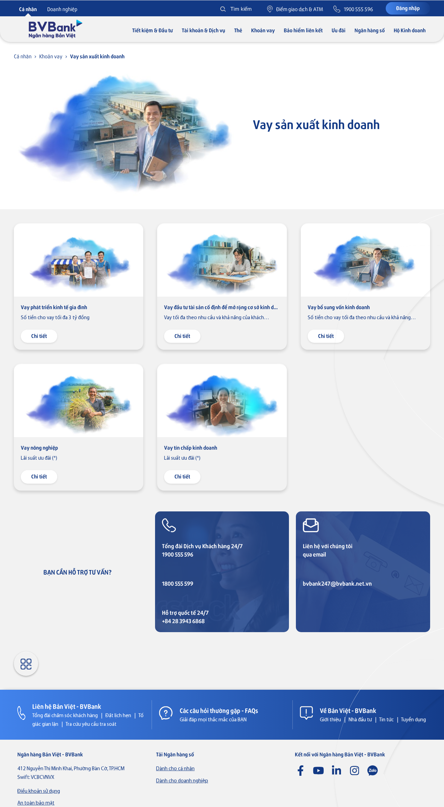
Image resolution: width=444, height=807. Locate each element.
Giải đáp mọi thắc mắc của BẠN (213, 720)
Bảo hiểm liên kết (303, 30)
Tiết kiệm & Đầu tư (152, 30)
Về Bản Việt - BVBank (348, 710)
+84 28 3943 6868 (183, 621)
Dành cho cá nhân (175, 769)
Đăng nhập (408, 8)
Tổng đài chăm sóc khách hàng (65, 716)
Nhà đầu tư (360, 720)
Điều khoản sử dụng (38, 791)
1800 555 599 (177, 583)
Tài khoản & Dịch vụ (203, 30)
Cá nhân (23, 56)
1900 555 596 (177, 554)
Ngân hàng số (370, 30)
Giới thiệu (330, 720)
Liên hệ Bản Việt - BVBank (66, 706)
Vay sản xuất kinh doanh (97, 56)
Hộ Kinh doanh (410, 30)
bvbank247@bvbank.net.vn (337, 583)
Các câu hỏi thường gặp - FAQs (219, 710)
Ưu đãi (338, 30)
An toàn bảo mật (35, 803)
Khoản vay (263, 30)
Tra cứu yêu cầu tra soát (91, 724)
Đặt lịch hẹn (118, 716)
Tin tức (386, 720)
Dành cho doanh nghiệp (182, 781)
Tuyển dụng (413, 720)
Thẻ (238, 30)
